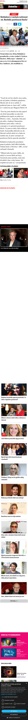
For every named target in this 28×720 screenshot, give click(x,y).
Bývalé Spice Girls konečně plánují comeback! (11, 458)
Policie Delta (20, 641)
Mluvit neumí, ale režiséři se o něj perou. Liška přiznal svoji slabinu (13, 577)
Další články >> (14, 601)
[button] (14, 694)
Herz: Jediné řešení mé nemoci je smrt (12, 596)
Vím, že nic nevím (20, 651)
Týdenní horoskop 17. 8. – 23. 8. (21, 674)
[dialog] (14, 701)
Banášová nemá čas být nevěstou (11, 516)
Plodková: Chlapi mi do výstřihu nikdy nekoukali (12, 478)
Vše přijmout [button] (14, 711)
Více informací (19, 692)
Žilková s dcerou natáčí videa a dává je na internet (13, 419)
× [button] (26, 683)
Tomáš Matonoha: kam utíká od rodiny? (10, 248)
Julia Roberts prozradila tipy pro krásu (12, 438)
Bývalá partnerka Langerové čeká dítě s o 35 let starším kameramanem (13, 556)
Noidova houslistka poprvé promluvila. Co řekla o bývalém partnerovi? (13, 398)
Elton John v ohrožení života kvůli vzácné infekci (13, 536)
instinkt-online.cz (21, 676)
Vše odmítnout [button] (14, 714)
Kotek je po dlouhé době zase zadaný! (12, 498)
